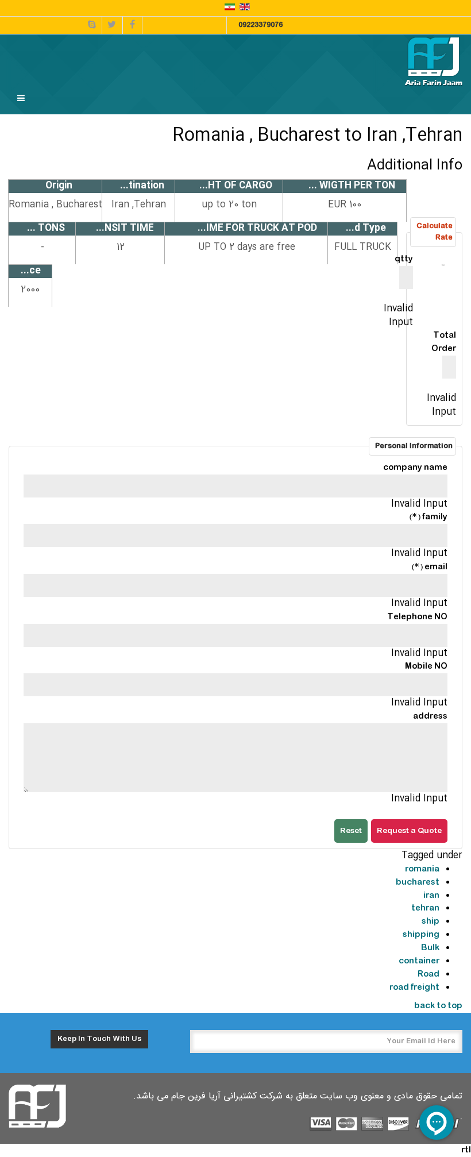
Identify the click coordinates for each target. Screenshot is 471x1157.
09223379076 (260, 25)
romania (422, 869)
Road (428, 974)
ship (430, 921)
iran (431, 896)
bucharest (417, 882)
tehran (425, 908)
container (419, 961)
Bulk (430, 948)
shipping (421, 935)
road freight (414, 987)
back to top (438, 1006)
